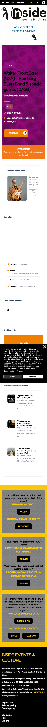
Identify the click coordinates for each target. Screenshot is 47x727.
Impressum (7, 702)
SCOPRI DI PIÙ (23, 621)
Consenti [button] (32, 376)
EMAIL (14, 635)
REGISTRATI (23, 526)
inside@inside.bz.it (10, 695)
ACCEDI (23, 511)
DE (37, 2)
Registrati (20, 2)
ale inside (23, 95)
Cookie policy (9, 708)
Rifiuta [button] (12, 376)
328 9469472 (14, 112)
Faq (4, 717)
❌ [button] (45, 347)
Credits (5, 720)
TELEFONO (30, 635)
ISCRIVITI (24, 559)
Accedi (11, 2)
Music (9, 65)
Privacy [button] (20, 371)
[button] (3, 2)
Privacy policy (9, 705)
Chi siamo (7, 714)
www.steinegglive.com (27, 286)
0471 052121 (39, 692)
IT (31, 2)
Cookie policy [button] (9, 371)
